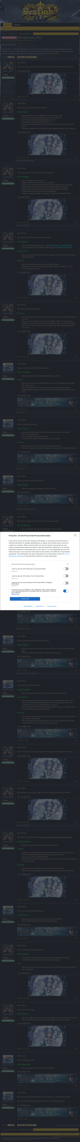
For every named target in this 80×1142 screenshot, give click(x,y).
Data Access (40, 606)
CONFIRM (25, 599)
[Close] (76, 536)
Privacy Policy (51, 606)
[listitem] (40, 564)
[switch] (66, 568)
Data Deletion (28, 606)
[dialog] (40, 571)
